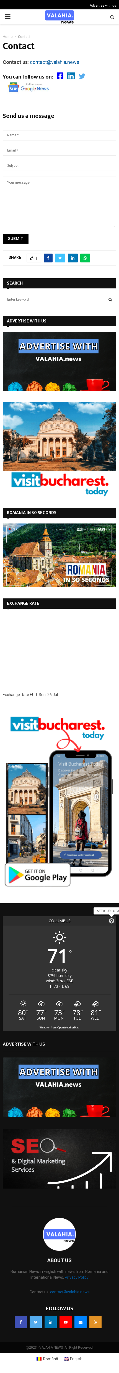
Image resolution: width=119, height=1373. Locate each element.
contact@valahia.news (54, 62)
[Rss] (95, 1322)
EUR (33, 694)
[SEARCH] (110, 299)
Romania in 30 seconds (31, 512)
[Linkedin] (51, 1322)
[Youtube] (66, 1322)
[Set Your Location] (111, 921)
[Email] (80, 1322)
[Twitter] (36, 1322)
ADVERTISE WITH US (26, 321)
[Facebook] (21, 1322)
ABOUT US (59, 1260)
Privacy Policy (77, 1277)
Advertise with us (103, 5)
